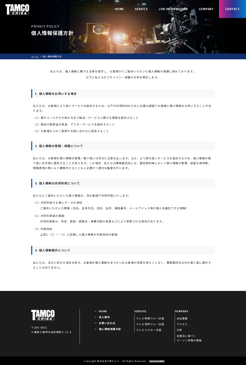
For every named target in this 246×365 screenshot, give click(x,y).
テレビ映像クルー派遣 (150, 318)
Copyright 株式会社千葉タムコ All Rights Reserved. (115, 360)
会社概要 (182, 318)
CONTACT (232, 9)
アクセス (182, 324)
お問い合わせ (107, 323)
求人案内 (104, 317)
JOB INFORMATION (173, 9)
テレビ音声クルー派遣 (150, 324)
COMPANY (206, 9)
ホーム (35, 56)
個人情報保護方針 (110, 329)
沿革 (179, 330)
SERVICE (141, 9)
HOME (119, 9)
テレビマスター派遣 (149, 330)
